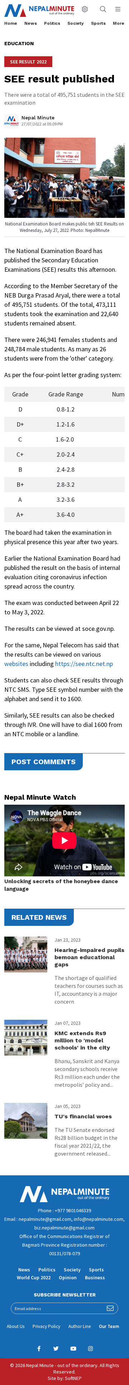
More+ (120, 23)
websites (16, 664)
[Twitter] (56, 1349)
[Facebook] (38, 1349)
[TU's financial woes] (25, 1121)
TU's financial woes (83, 1116)
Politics (52, 23)
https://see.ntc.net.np (84, 664)
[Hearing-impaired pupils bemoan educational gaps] (25, 954)
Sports (98, 23)
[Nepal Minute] (11, 123)
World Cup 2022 (34, 1277)
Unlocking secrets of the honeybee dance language (61, 885)
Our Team (109, 1326)
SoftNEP (73, 1378)
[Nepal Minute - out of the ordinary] (64, 1200)
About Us (15, 1326)
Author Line (79, 1326)
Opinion (68, 1277)
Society (75, 23)
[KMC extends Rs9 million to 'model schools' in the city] (25, 1038)
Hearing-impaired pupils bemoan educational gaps (89, 957)
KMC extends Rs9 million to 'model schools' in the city (82, 1040)
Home (10, 23)
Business (95, 1277)
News (30, 23)
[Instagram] (90, 1349)
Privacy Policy (46, 1326)
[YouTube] (73, 1349)
